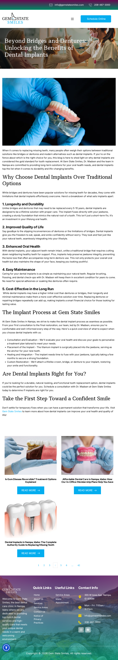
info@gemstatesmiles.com (98, 615)
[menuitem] (42, 595)
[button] (72, 19)
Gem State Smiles (12, 411)
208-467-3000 (92, 622)
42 (79, 565)
